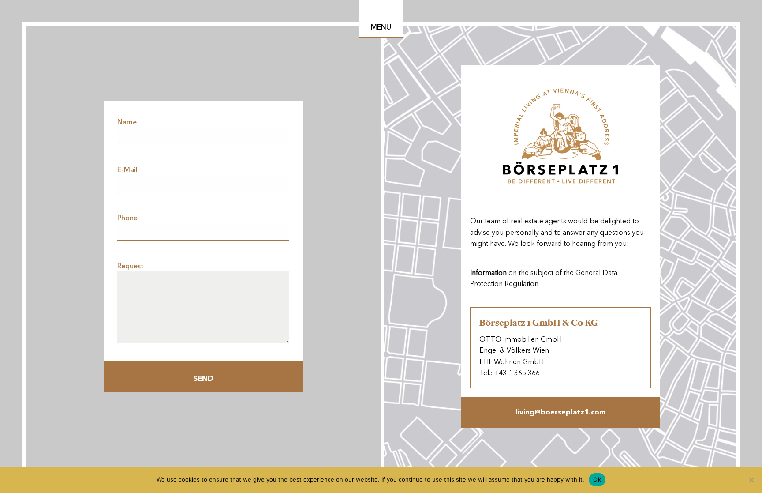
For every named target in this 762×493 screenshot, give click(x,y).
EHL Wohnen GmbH (511, 362)
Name (127, 122)
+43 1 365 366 (517, 373)
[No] (751, 479)
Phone (127, 218)
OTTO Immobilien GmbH (520, 339)
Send (203, 378)
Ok (597, 479)
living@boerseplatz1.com (560, 412)
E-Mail (127, 170)
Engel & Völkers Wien (514, 350)
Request (130, 266)
